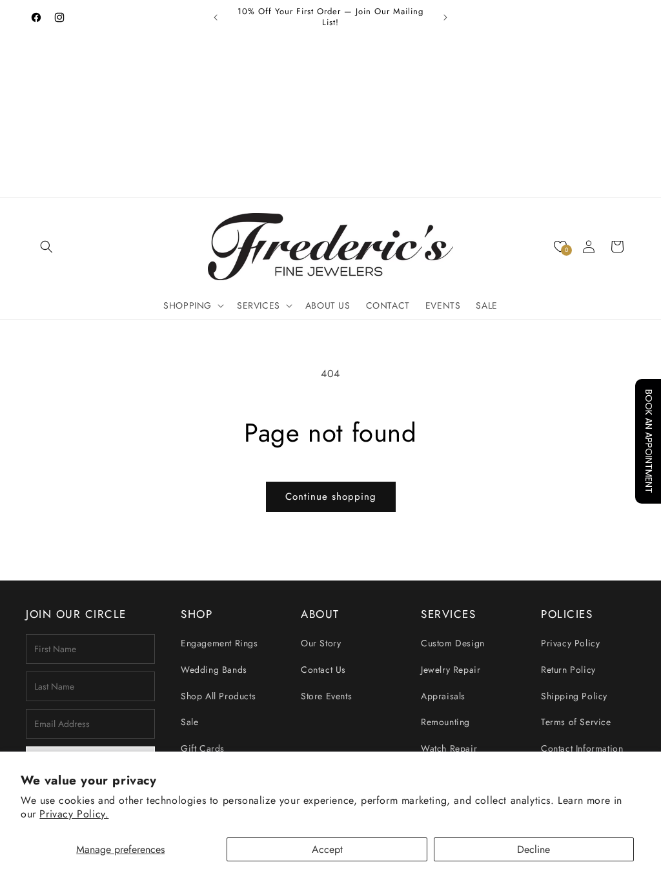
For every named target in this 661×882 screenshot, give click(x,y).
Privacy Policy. (73, 813)
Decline (533, 849)
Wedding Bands (214, 669)
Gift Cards (203, 748)
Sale (189, 721)
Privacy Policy (570, 643)
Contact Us (323, 669)
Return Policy (568, 669)
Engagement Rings (219, 643)
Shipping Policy (574, 696)
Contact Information (582, 748)
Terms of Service (576, 721)
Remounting (445, 721)
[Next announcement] (445, 17)
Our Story (321, 643)
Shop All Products (218, 696)
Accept (327, 849)
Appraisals (443, 696)
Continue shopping (330, 496)
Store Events (326, 696)
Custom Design (453, 643)
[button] (46, 246)
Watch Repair (449, 748)
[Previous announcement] (215, 17)
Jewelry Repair (450, 669)
